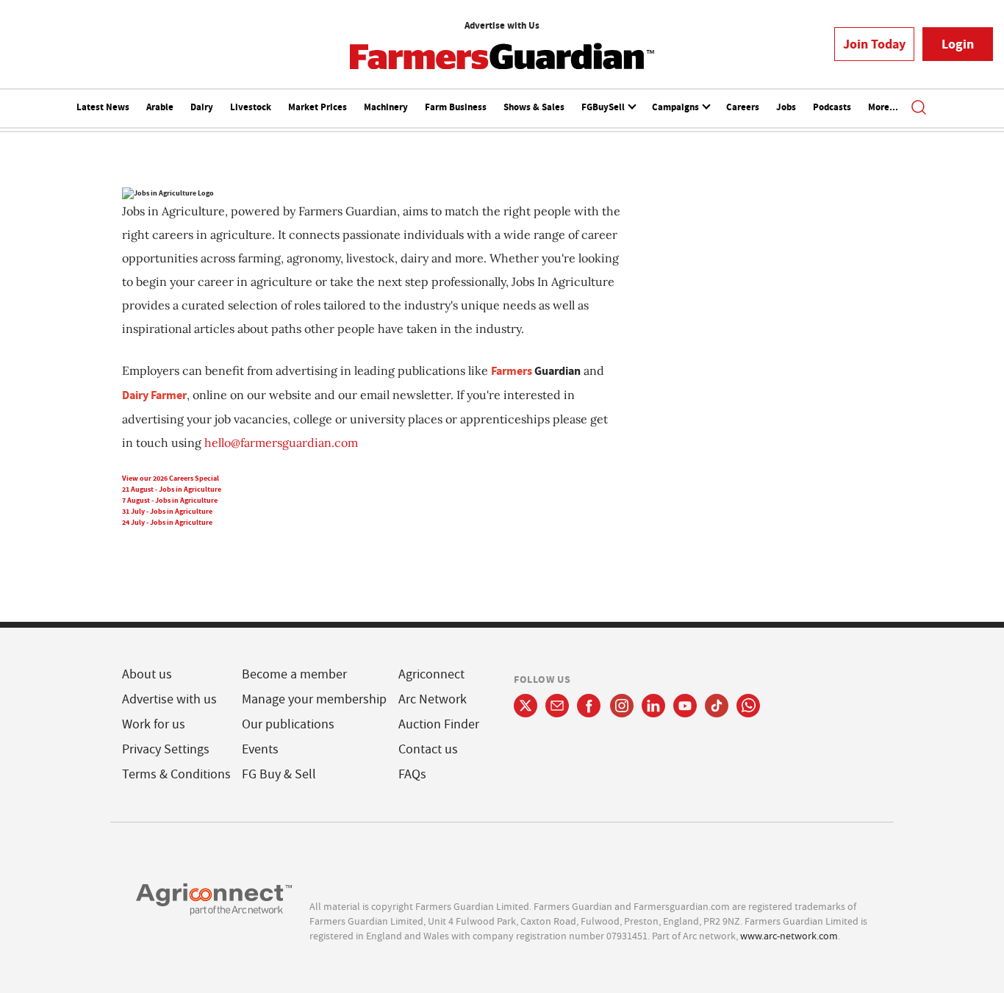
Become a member (294, 674)
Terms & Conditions (176, 774)
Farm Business (456, 107)
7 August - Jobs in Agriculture (170, 500)
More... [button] (883, 107)
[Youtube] (685, 705)
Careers (742, 107)
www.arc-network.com (789, 935)
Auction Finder (438, 724)
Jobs (786, 107)
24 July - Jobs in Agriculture (167, 522)
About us (147, 674)
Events (260, 749)
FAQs (412, 774)
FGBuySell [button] (604, 107)
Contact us (428, 749)
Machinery (386, 107)
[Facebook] (589, 705)
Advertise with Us (502, 25)
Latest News (102, 107)
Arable (159, 107)
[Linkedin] (653, 705)
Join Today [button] (874, 44)
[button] (919, 109)
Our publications (288, 724)
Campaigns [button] (676, 107)
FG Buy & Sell (279, 774)
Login (958, 44)
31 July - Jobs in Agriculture (167, 511)
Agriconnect (431, 674)
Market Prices (317, 107)
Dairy (201, 107)
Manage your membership (314, 699)
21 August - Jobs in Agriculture (171, 489)
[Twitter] (525, 705)
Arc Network (432, 699)
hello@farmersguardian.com (281, 442)
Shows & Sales (533, 107)
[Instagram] (622, 705)
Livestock (250, 107)
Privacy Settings (165, 749)
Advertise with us (169, 699)
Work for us (153, 724)
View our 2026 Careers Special (170, 478)
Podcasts (832, 107)
